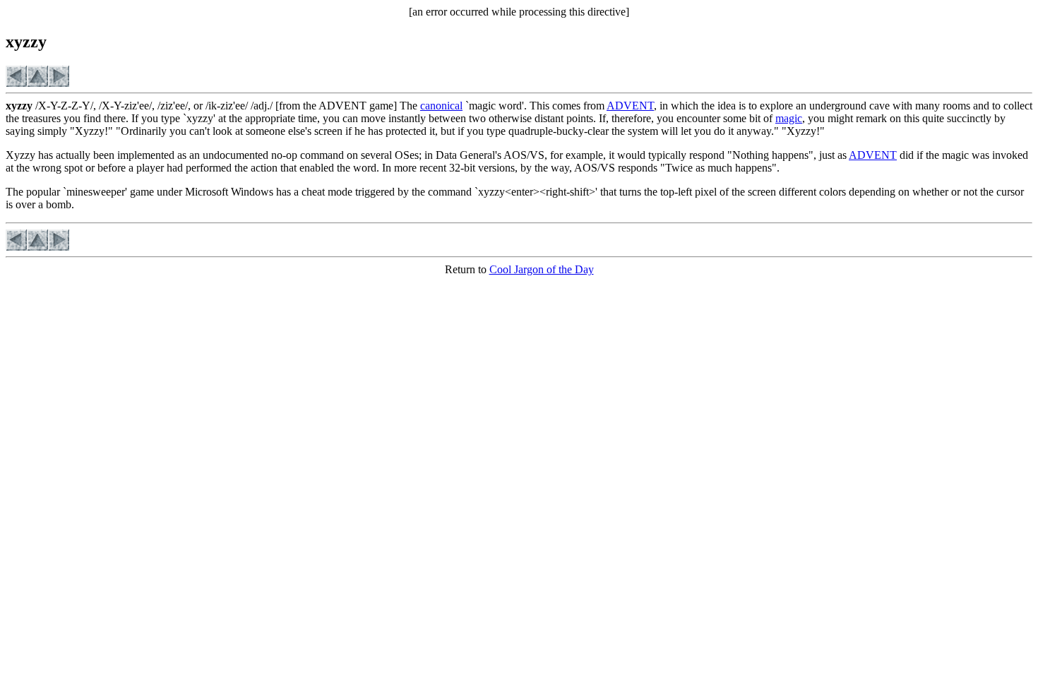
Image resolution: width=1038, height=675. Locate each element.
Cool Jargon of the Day (541, 269)
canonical (441, 106)
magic (788, 118)
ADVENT (630, 106)
